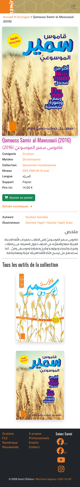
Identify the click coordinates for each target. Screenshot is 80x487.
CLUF (68, 479)
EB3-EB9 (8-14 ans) (36, 170)
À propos (35, 433)
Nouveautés (10, 447)
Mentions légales (46, 479)
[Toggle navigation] (73, 7)
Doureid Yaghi (35, 222)
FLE (5, 438)
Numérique (9, 442)
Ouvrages (23, 17)
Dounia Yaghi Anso (60, 222)
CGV (60, 479)
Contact (34, 447)
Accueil (8, 17)
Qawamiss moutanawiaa (39, 165)
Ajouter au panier (20, 197)
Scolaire (28, 154)
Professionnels (39, 438)
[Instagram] (61, 471)
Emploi (34, 442)
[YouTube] (61, 462)
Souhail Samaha (36, 217)
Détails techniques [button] (15, 206)
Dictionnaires (32, 159)
